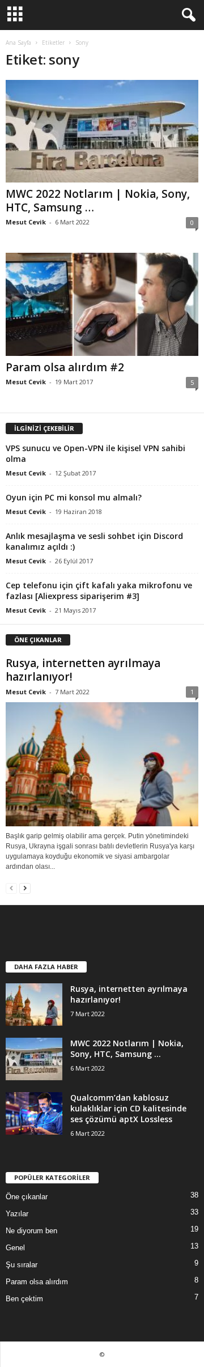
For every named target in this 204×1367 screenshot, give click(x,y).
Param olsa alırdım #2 (65, 367)
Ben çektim (24, 1298)
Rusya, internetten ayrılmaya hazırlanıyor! (83, 670)
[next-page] (25, 888)
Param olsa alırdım (37, 1281)
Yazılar (17, 1213)
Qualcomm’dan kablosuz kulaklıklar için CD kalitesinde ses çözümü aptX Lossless (128, 1108)
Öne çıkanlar (27, 1196)
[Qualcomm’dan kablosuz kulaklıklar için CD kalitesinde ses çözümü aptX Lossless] (34, 1113)
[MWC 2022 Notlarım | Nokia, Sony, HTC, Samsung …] (102, 131)
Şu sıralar (21, 1264)
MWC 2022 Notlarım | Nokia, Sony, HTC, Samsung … (98, 200)
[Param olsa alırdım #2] (102, 304)
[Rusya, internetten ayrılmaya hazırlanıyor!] (102, 764)
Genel (15, 1247)
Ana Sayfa (18, 42)
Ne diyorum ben (31, 1230)
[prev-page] (11, 888)
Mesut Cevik (26, 222)
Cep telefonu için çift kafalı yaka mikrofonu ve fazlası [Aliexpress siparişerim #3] (99, 590)
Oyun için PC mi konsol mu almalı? (74, 497)
